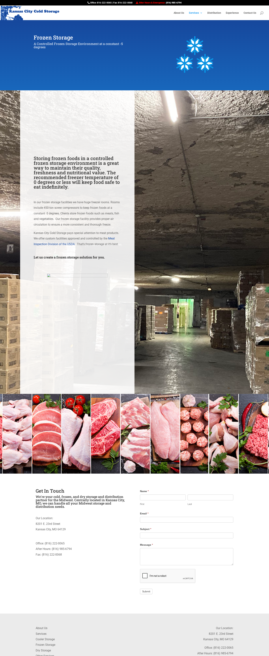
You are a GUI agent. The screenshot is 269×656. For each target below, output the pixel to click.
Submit (146, 591)
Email (144, 513)
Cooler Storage (45, 639)
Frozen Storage (45, 644)
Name (144, 491)
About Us (41, 628)
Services (41, 634)
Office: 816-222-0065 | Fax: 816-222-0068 (111, 3)
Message (146, 544)
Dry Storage (43, 650)
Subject (145, 529)
